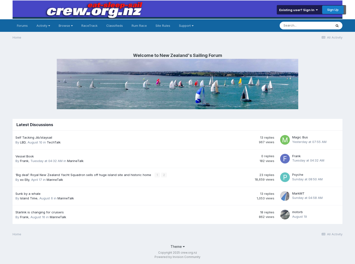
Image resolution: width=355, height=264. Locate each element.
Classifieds (114, 25)
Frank (24, 161)
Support (185, 25)
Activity (42, 25)
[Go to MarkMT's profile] (285, 196)
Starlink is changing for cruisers (39, 212)
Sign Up (333, 10)
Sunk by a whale (28, 194)
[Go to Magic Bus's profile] (285, 140)
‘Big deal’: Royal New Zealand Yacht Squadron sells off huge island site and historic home (83, 175)
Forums (22, 25)
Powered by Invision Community (177, 257)
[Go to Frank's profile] (285, 158)
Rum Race (139, 25)
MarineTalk (75, 161)
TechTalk (54, 142)
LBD (23, 142)
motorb (297, 212)
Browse (65, 25)
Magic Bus (300, 137)
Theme (176, 246)
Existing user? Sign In (297, 10)
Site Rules (163, 25)
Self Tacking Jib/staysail (33, 137)
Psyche (297, 174)
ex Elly (24, 180)
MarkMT (298, 193)
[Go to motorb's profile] (285, 214)
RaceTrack (89, 25)
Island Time (28, 198)
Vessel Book (24, 156)
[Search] (337, 25)
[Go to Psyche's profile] (285, 177)
